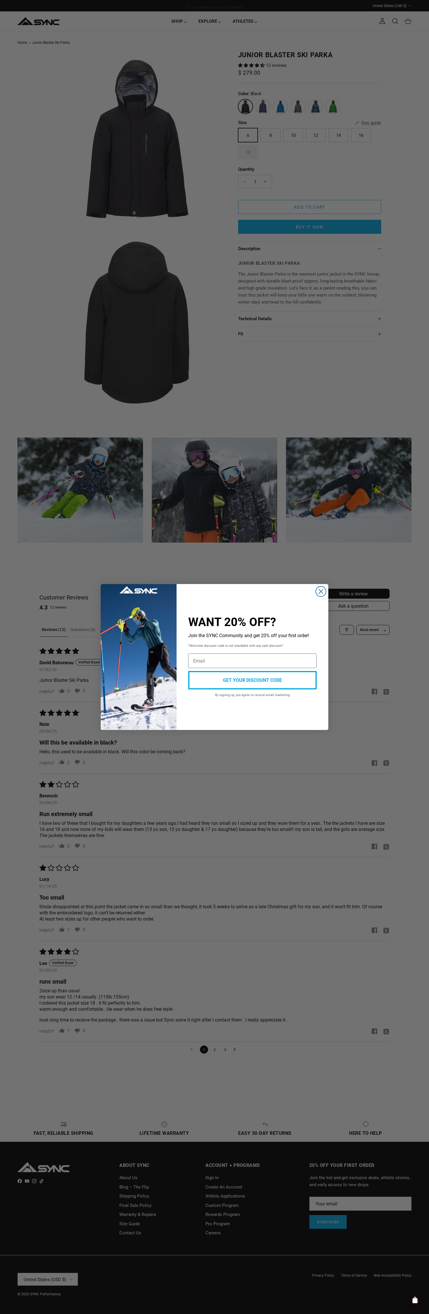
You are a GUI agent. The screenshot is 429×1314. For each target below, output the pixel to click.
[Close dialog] (321, 591)
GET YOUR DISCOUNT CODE (252, 680)
